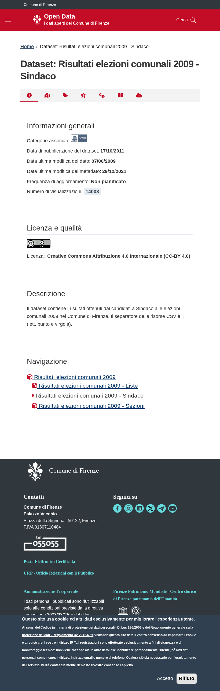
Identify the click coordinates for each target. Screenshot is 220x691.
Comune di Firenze (40, 4)
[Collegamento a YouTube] (172, 508)
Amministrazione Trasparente (51, 591)
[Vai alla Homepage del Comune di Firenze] (35, 471)
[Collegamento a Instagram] (128, 508)
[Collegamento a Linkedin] (139, 508)
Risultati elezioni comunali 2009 (74, 377)
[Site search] (193, 20)
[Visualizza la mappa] (47, 95)
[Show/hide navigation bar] (8, 19)
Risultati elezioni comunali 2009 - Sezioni (91, 406)
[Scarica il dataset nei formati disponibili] (139, 95)
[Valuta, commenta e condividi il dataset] (83, 95)
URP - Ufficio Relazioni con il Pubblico (59, 573)
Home (27, 46)
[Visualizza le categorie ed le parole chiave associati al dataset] (65, 95)
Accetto (165, 678)
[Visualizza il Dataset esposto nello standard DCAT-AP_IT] (120, 95)
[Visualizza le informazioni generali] (29, 95)
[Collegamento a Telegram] (161, 508)
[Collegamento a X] (150, 508)
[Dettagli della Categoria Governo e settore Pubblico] (79, 140)
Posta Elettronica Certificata (49, 561)
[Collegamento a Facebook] (117, 508)
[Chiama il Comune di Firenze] (45, 544)
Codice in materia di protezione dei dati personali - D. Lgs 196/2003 (91, 627)
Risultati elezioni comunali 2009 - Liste (87, 385)
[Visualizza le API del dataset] (101, 95)
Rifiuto (186, 678)
